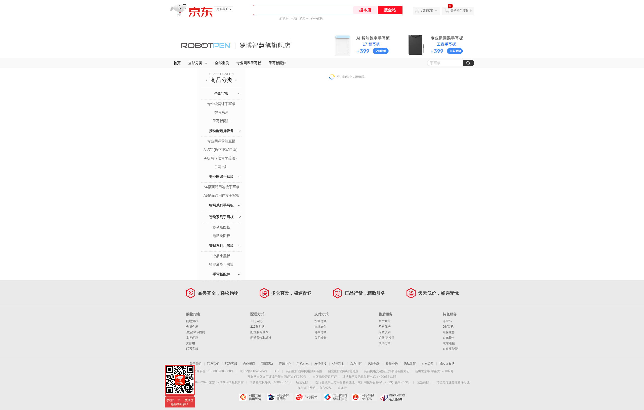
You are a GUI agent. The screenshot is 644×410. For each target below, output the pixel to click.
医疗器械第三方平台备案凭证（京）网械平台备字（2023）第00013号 (362, 382)
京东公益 (428, 363)
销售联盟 (338, 363)
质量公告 (392, 363)
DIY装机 (448, 326)
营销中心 (285, 363)
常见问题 (192, 337)
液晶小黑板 (221, 256)
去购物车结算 (460, 10)
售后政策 (385, 321)
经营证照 (302, 382)
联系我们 (213, 363)
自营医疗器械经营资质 (343, 371)
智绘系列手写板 (221, 217)
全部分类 (195, 63)
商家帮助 (267, 363)
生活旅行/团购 (195, 332)
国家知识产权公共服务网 (393, 397)
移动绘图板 (221, 227)
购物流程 (192, 321)
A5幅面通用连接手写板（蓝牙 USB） (221, 195)
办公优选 (317, 18)
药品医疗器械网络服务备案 (304, 371)
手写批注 (221, 167)
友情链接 (320, 363)
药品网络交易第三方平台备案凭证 (386, 371)
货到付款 (320, 321)
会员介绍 (192, 326)
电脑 (294, 18)
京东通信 (449, 343)
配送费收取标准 (260, 337)
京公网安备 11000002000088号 (212, 371)
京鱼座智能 (450, 349)
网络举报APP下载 (364, 397)
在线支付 (320, 326)
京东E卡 (448, 337)
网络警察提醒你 (280, 397)
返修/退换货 (386, 337)
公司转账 (320, 337)
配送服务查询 (259, 332)
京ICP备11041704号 (254, 371)
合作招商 (249, 363)
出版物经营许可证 (325, 377)
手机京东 (303, 363)
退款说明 (385, 332)
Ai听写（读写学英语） (221, 158)
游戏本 (303, 18)
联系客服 (192, 349)
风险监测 (374, 363)
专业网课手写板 (248, 63)
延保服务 (449, 332)
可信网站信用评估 (252, 397)
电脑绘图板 (221, 236)
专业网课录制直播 (221, 141)
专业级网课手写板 (221, 104)
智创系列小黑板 (221, 246)
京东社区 (356, 363)
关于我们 (195, 363)
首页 (177, 63)
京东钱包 (325, 388)
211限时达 (257, 326)
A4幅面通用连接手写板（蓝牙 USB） (221, 187)
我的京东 (427, 10)
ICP (276, 371)
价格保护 (385, 326)
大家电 (190, 343)
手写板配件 (277, 63)
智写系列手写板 (221, 205)
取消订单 (385, 343)
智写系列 (221, 112)
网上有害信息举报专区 (336, 397)
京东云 (342, 388)
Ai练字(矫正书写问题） (221, 150)
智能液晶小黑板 (221, 264)
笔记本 (283, 18)
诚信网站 (308, 397)
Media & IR (447, 363)
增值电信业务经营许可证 (453, 382)
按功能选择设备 (221, 131)
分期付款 (320, 332)
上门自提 (256, 321)
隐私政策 (410, 363)
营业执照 (423, 382)
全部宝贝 (222, 63)
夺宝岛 (447, 321)
